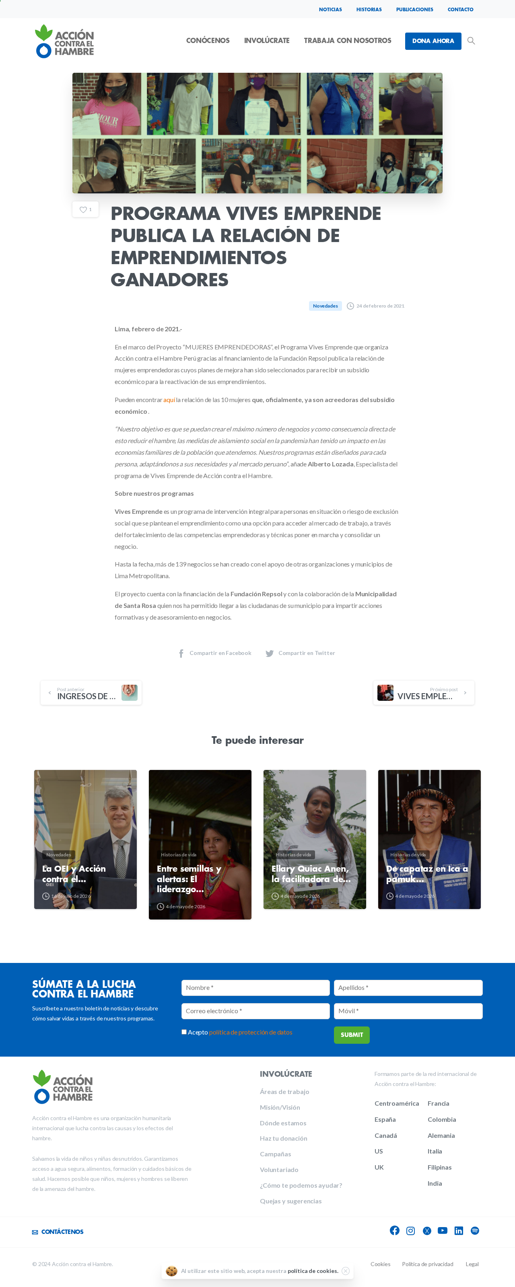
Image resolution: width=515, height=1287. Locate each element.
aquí (169, 399)
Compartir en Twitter (306, 653)
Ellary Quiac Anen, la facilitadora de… (311, 874)
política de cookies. (313, 1270)
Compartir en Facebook (220, 653)
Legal (472, 1263)
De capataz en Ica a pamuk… (427, 874)
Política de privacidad (427, 1263)
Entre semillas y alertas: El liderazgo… (189, 879)
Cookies (381, 1263)
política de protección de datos (251, 1032)
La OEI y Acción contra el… (74, 874)
